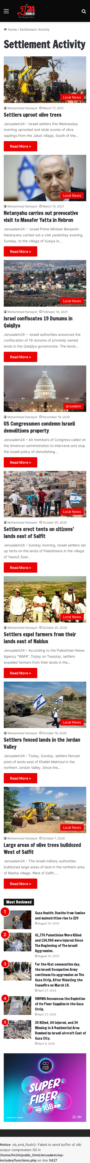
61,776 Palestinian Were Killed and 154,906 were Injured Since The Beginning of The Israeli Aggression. (59, 943)
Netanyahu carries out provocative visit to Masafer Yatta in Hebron (41, 216)
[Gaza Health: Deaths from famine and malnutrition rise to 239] (17, 919)
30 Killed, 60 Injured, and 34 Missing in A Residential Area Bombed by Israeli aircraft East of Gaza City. (60, 1030)
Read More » (20, 146)
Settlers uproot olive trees (33, 114)
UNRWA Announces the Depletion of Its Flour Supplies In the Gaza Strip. (60, 1004)
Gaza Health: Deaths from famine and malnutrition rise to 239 (60, 915)
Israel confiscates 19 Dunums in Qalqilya (38, 322)
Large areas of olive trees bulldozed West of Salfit (42, 848)
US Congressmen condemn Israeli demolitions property (39, 427)
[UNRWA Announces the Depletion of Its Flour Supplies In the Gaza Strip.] (17, 1005)
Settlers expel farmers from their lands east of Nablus (40, 638)
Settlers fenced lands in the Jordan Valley (42, 743)
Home (12, 29)
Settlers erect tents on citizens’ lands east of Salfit (39, 533)
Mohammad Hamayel (22, 108)
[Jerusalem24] (27, 10)
